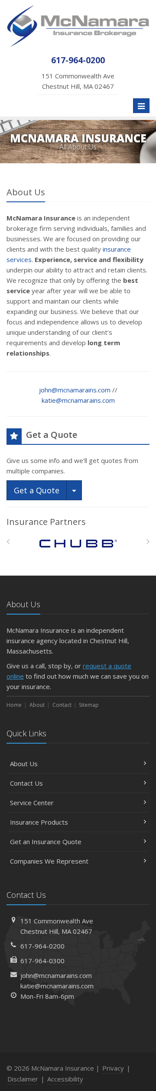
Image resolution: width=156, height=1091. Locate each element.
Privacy (113, 1068)
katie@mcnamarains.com (78, 400)
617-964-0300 (42, 960)
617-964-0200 (42, 946)
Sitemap (89, 705)
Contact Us (26, 783)
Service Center (32, 802)
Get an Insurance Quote (45, 841)
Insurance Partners (46, 522)
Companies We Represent (49, 861)
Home (14, 705)
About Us (24, 763)
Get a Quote (36, 490)
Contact (62, 705)
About (37, 705)
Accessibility (65, 1079)
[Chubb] (78, 544)
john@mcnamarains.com (74, 389)
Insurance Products (39, 822)
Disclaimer (22, 1079)
